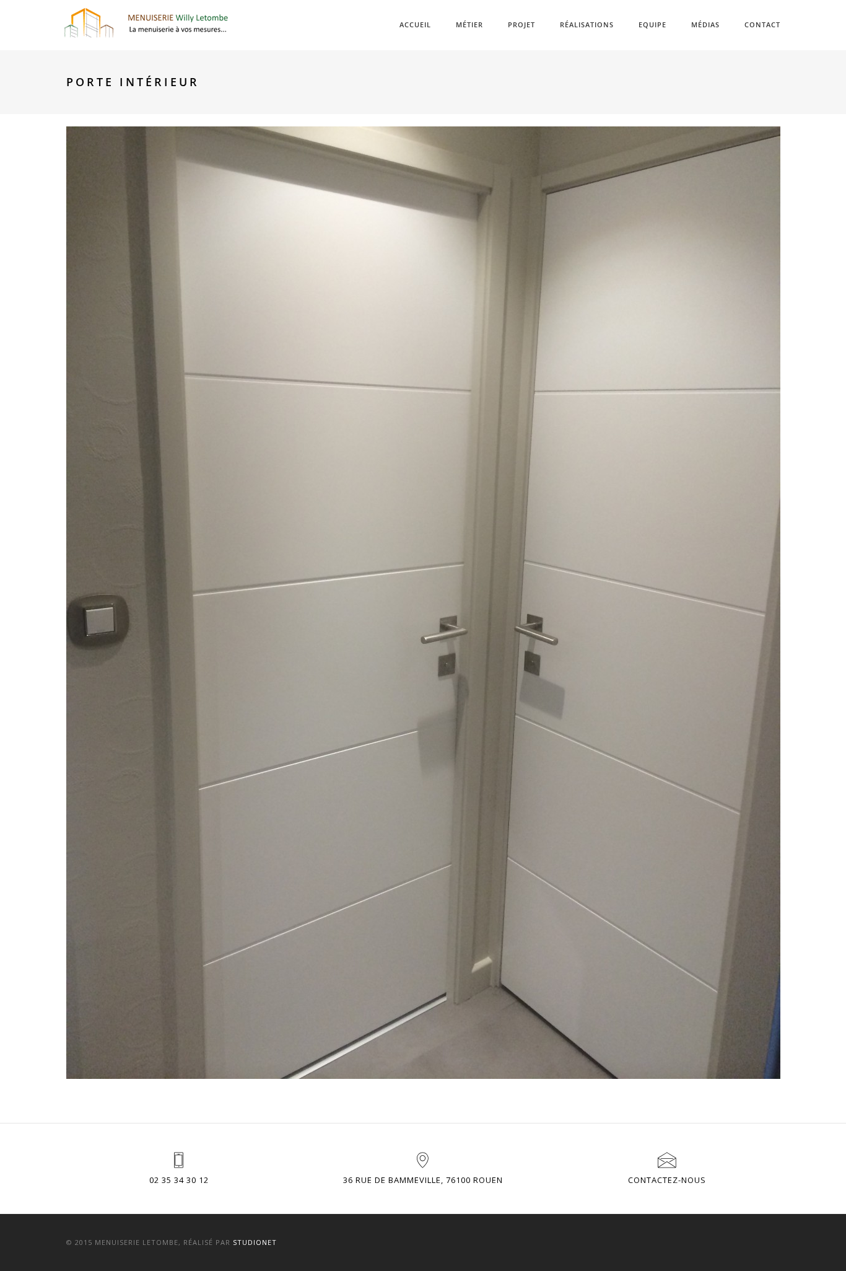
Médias (705, 24)
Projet (521, 24)
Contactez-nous (667, 1179)
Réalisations (587, 24)
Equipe (652, 24)
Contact (762, 24)
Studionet (255, 1242)
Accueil (415, 24)
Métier (469, 24)
